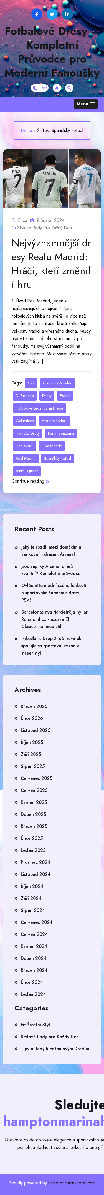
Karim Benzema (61, 433)
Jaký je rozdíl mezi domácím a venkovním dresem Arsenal (51, 550)
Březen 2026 (34, 706)
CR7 (31, 383)
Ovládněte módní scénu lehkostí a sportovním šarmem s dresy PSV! (53, 592)
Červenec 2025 (36, 778)
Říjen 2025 (32, 742)
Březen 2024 (34, 970)
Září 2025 (31, 754)
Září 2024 (31, 898)
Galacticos (25, 421)
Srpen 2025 (33, 766)
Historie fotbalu (55, 421)
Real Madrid (26, 458)
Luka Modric (52, 446)
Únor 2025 (32, 838)
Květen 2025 (34, 802)
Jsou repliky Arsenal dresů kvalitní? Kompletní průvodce (50, 570)
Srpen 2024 (33, 910)
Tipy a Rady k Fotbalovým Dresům (55, 1048)
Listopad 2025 (35, 730)
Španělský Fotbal (57, 458)
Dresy (47, 395)
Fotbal (65, 395)
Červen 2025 (34, 790)
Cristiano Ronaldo (57, 383)
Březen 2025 (34, 826)
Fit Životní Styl (35, 1024)
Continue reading (28, 481)
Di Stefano (25, 395)
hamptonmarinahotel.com (71, 1183)
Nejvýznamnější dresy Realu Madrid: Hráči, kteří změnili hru (51, 264)
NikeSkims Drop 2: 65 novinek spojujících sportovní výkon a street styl (51, 645)
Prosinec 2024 (35, 862)
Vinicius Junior (27, 471)
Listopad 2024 (35, 874)
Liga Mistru (25, 446)
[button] (86, 104)
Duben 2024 (33, 958)
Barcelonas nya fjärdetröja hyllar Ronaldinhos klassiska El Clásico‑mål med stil (54, 619)
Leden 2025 (33, 850)
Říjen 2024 (32, 886)
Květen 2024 (34, 946)
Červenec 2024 (36, 922)
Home (26, 130)
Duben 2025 (33, 814)
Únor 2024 (32, 982)
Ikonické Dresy (28, 433)
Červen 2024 (34, 934)
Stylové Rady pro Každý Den (44, 228)
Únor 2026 (32, 718)
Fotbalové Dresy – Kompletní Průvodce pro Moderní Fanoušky (52, 52)
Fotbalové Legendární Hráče (39, 408)
